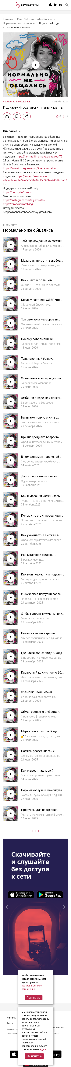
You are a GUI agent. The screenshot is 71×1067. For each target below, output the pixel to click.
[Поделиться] (27, 116)
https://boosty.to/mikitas (18, 192)
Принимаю (33, 997)
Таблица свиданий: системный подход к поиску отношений (42, 243)
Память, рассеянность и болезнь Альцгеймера (38, 753)
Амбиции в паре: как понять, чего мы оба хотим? (41, 399)
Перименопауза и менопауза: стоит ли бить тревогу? (41, 792)
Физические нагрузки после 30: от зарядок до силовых (41, 596)
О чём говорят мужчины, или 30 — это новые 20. (41, 615)
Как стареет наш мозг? (37, 770)
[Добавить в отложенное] (17, 116)
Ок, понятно (34, 1056)
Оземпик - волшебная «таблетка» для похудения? (40, 694)
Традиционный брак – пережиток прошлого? (37, 360)
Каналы (8, 19)
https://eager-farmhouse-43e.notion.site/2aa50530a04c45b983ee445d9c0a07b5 (35, 180)
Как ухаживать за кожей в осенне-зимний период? (40, 537)
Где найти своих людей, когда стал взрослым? (42, 654)
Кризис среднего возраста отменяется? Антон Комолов (41, 439)
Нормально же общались (19, 23)
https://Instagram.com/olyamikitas (24, 200)
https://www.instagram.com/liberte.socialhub (30, 168)
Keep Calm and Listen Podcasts (36, 19)
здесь (43, 1049)
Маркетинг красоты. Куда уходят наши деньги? (39, 733)
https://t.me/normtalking (18, 204)
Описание (10, 131)
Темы (10, 1023)
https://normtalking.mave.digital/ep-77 (39, 156)
